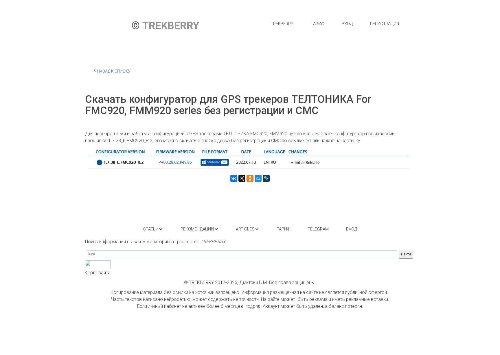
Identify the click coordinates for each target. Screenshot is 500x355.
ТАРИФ (317, 23)
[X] (241, 178)
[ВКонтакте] (233, 178)
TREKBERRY (282, 23)
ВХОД (347, 23)
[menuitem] (282, 23)
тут (308, 140)
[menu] (334, 23)
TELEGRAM (318, 229)
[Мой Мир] (258, 178)
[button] (153, 229)
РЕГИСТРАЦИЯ (384, 23)
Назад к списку (113, 71)
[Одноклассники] (250, 178)
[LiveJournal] (266, 178)
